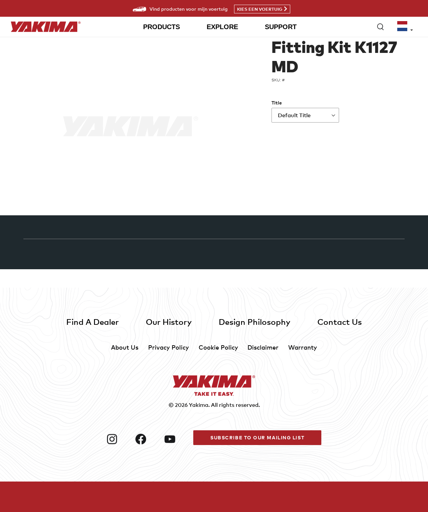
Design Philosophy (254, 321)
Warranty (302, 347)
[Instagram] (118, 439)
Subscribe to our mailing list (257, 437)
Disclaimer (263, 347)
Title (277, 102)
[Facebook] (147, 439)
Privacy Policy (168, 347)
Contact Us (339, 321)
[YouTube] (176, 439)
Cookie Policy (218, 347)
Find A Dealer (92, 321)
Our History (169, 321)
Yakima (198, 404)
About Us (124, 347)
